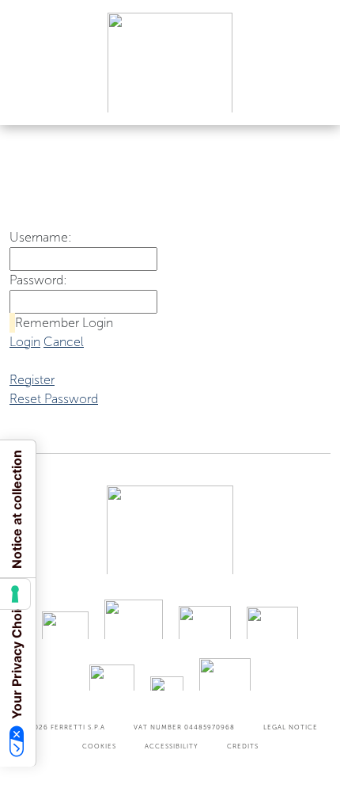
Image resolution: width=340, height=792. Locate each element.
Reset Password (53, 398)
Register (32, 379)
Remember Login (64, 322)
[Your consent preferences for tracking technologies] (15, 594)
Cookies (99, 746)
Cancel (63, 341)
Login (24, 341)
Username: (40, 237)
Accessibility (171, 746)
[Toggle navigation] (310, 97)
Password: (38, 279)
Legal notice (290, 727)
